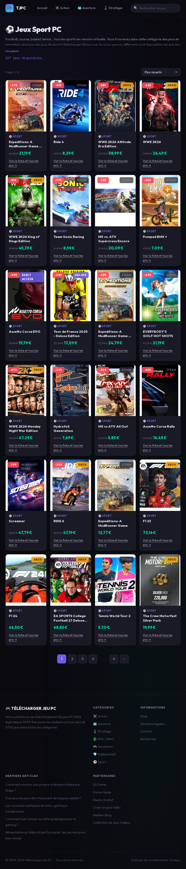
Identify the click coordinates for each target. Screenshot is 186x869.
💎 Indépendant (104, 754)
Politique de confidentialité (149, 860)
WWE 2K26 (152, 142)
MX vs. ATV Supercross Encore (113, 239)
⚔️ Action (62, 8)
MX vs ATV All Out (113, 426)
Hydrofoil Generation (63, 428)
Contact (146, 731)
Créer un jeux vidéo (107, 807)
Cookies (175, 860)
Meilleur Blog (102, 815)
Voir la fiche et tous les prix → (23, 163)
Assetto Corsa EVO (24, 331)
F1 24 (13, 616)
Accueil (42, 8)
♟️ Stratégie (113, 8)
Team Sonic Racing (69, 237)
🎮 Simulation (103, 747)
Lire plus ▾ (12, 51)
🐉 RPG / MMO (103, 739)
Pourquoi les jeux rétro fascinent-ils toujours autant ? (43, 798)
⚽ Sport (15, 136)
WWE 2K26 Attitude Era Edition (114, 144)
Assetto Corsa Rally (159, 426)
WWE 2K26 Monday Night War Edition (25, 428)
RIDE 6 (59, 521)
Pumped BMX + (155, 237)
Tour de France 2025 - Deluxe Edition (71, 333)
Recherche (148, 739)
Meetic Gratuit (103, 800)
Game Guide (102, 792)
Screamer (17, 521)
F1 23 (147, 521)
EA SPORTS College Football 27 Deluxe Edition (70, 620)
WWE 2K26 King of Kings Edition (24, 239)
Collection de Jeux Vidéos (111, 823)
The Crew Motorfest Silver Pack (160, 618)
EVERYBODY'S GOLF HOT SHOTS (158, 333)
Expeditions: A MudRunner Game (113, 523)
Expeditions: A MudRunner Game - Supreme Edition (114, 335)
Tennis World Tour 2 (114, 616)
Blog (143, 716)
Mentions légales (152, 724)
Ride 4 (59, 142)
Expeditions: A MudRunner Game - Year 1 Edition (25, 146)
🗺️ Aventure (86, 8)
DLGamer (100, 785)
